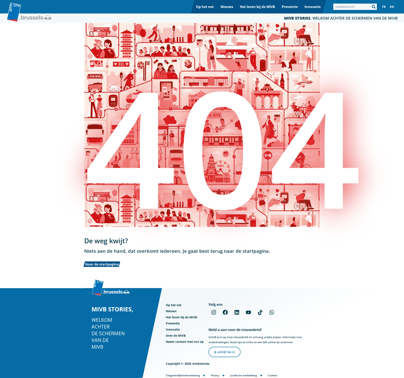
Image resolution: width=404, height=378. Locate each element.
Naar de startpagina (102, 264)
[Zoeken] (374, 7)
